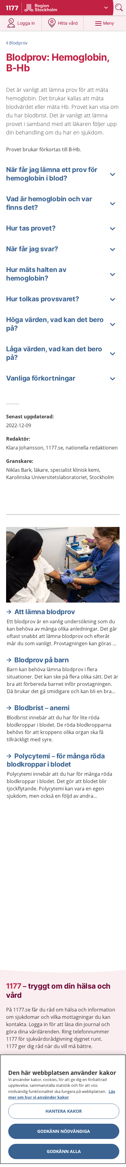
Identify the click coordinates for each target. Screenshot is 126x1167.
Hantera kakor (63, 1111)
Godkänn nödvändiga (63, 1131)
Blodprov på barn (41, 660)
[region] (63, 1109)
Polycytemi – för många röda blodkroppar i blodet (56, 760)
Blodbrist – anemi (41, 708)
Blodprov (18, 43)
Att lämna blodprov (44, 612)
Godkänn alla (64, 1151)
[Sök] (119, 7)
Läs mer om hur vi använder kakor (61, 1094)
